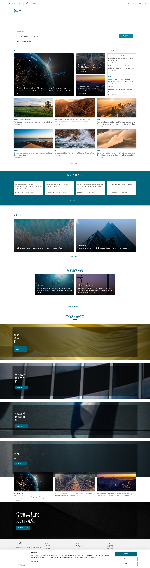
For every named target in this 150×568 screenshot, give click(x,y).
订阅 (77, 549)
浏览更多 (19, 387)
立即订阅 (20, 528)
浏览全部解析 (74, 163)
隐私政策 (110, 548)
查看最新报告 (74, 256)
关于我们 (47, 546)
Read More (17, 348)
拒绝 (126, 563)
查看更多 (72, 200)
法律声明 (110, 546)
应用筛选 (126, 36)
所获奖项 (47, 548)
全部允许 (126, 553)
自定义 (125, 558)
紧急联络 (80, 546)
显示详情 (33, 561)
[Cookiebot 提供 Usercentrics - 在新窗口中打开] (21, 565)
